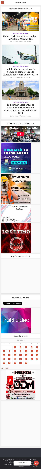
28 (9, 363)
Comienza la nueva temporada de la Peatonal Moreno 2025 (20, 37)
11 (31, 351)
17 (26, 355)
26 (37, 359)
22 (15, 359)
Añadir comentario (25, 42)
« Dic (2, 368)
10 (26, 351)
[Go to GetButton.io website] (36, 467)
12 (37, 351)
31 (26, 363)
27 (4, 363)
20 (4, 359)
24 (26, 359)
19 (37, 355)
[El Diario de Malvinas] (20, 2)
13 (4, 355)
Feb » (7, 368)
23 (20, 359)
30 (20, 363)
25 (31, 359)
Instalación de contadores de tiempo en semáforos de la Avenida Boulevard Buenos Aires (20, 72)
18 (31, 355)
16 (20, 355)
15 (15, 355)
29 (15, 363)
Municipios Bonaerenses (20, 33)
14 (9, 355)
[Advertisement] (20, 423)
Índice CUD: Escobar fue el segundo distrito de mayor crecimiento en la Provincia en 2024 (20, 109)
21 (9, 359)
